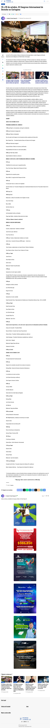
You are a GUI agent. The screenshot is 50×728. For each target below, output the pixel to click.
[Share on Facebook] (7, 14)
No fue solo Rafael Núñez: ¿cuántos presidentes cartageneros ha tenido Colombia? (26, 81)
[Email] (17, 14)
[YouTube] (25, 721)
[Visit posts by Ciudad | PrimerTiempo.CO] (3, 18)
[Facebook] (46, 496)
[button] (2, 1)
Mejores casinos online (6, 712)
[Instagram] (48, 496)
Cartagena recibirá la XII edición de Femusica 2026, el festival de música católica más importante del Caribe (12, 81)
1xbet (27, 706)
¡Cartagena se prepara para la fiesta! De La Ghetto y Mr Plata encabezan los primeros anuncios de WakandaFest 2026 (42, 81)
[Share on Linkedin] (13, 14)
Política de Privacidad (5, 706)
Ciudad (3, 4)
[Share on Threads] (35, 490)
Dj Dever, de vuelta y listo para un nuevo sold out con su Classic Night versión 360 (43, 686)
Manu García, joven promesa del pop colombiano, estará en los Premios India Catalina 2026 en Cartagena (31, 687)
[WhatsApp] (28, 721)
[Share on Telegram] (15, 14)
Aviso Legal (3, 700)
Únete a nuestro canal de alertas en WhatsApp (30, 479)
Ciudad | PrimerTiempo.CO (12, 18)
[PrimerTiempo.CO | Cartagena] (8, 1)
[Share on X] (9, 14)
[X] (23, 721)
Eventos (11, 485)
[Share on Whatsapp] (11, 14)
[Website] (45, 496)
